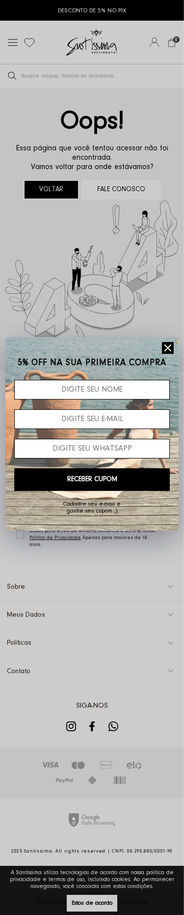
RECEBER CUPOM (92, 479)
